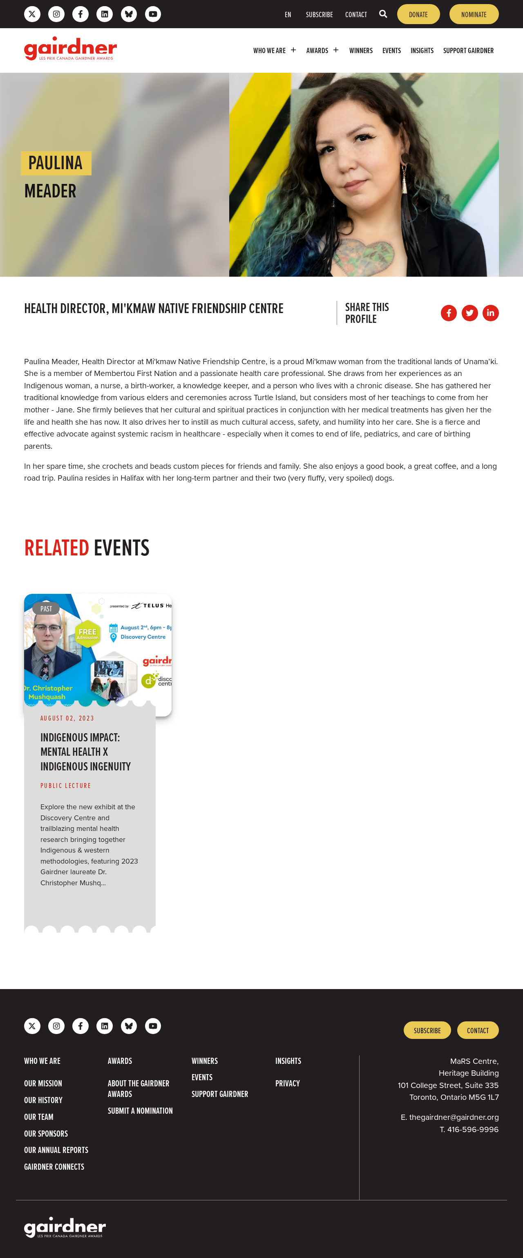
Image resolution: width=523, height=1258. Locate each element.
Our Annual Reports (56, 1149)
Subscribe (319, 14)
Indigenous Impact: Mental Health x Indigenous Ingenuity (85, 751)
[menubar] (312, 50)
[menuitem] (275, 50)
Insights (422, 50)
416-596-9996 (473, 1129)
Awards (317, 50)
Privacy (287, 1083)
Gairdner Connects (54, 1166)
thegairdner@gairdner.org (454, 1117)
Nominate (474, 14)
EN (288, 14)
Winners (361, 50)
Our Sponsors (46, 1133)
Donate (418, 14)
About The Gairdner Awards (139, 1088)
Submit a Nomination (140, 1110)
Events (391, 50)
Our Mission (43, 1083)
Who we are (269, 50)
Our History (43, 1100)
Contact (356, 14)
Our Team (39, 1116)
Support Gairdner (468, 50)
